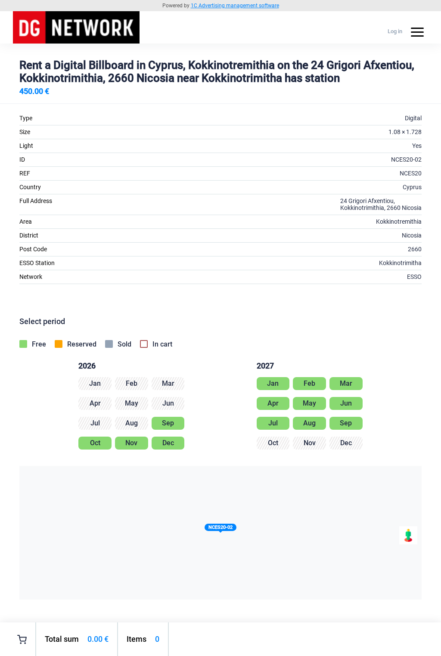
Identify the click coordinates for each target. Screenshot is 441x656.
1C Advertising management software (235, 6)
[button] (220, 529)
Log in (395, 31)
